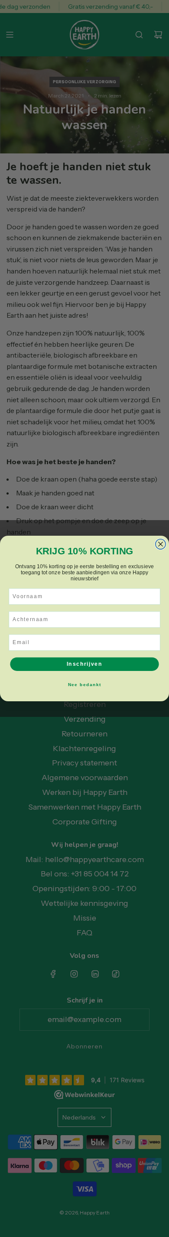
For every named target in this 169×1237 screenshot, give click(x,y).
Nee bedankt (84, 684)
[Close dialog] (161, 544)
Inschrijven (85, 664)
